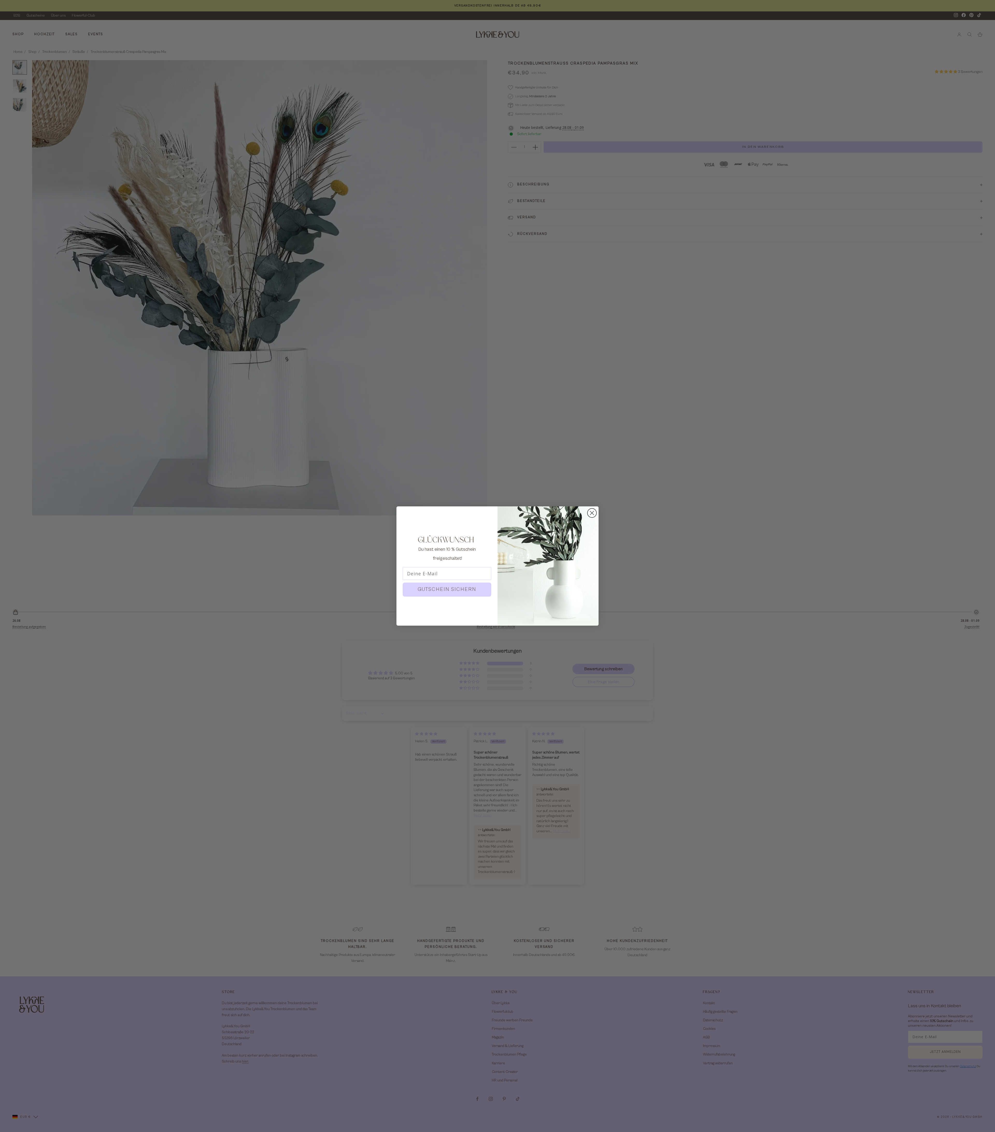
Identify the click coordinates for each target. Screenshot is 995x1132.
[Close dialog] (591, 513)
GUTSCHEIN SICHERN (447, 589)
